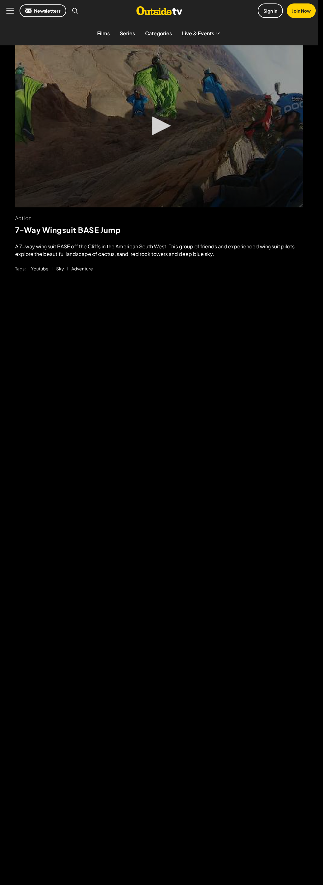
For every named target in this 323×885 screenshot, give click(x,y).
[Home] (159, 10)
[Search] (75, 10)
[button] (159, 126)
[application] (159, 126)
